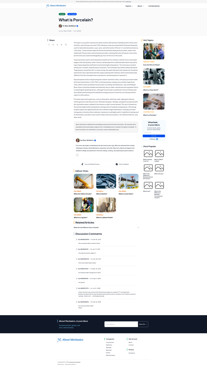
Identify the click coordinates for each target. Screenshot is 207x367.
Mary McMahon (70, 26)
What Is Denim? (101, 194)
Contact (131, 345)
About (130, 342)
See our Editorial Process (92, 164)
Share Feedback (124, 164)
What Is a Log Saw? (80, 217)
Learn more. (128, 1)
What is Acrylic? (159, 173)
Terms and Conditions (70, 364)
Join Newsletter (154, 6)
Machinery (77, 191)
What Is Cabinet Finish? (104, 217)
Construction (148, 112)
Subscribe (153, 136)
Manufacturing (148, 62)
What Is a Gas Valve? (126, 194)
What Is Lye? (146, 191)
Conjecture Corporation (74, 362)
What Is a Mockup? (150, 115)
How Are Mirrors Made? (151, 65)
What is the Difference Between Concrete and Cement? (158, 194)
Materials (99, 191)
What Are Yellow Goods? (83, 194)
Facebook (132, 353)
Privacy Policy (60, 364)
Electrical (108, 350)
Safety (108, 353)
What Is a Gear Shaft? (151, 90)
